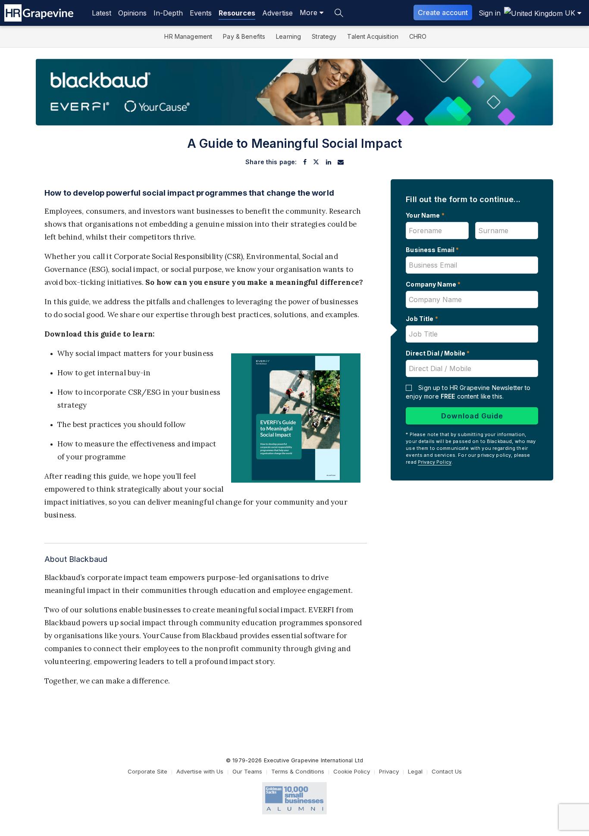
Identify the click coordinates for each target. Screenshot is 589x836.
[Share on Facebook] (305, 162)
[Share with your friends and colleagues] (341, 162)
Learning (288, 36)
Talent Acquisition (372, 36)
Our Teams (247, 771)
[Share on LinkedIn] (328, 162)
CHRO (418, 36)
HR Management (188, 36)
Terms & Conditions (297, 771)
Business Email (432, 249)
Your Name (425, 215)
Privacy (389, 771)
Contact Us (447, 771)
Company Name (433, 284)
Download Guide (472, 416)
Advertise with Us (199, 771)
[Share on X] (316, 162)
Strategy (324, 36)
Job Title (422, 318)
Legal (415, 771)
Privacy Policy (434, 462)
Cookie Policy (351, 771)
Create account (443, 12)
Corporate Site (147, 771)
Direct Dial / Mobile (438, 353)
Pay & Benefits (244, 36)
